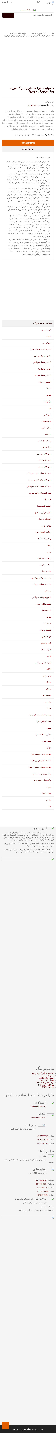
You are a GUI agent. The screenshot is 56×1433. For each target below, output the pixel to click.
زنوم (49, 552)
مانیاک (48, 682)
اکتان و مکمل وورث (43, 375)
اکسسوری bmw (38, 33)
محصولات (47, 695)
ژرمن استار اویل (44, 558)
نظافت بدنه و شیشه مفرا (41, 754)
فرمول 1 (47, 623)
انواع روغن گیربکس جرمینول (42, 1073)
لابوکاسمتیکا (46, 650)
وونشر (48, 800)
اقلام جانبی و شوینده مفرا (40, 349)
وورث (48, 787)
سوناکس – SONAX (46, 1085)
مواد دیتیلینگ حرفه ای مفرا (40, 715)
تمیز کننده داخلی (44, 460)
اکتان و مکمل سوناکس (42, 362)
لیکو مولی (47, 676)
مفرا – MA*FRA (47, 1080)
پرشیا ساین (46, 428)
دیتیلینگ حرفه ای (44, 519)
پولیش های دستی (44, 441)
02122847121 (42, 1191)
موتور (49, 728)
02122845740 (42, 1188)
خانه (52, 33)
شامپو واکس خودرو (43, 604)
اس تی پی (47, 343)
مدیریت (48, 702)
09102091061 (42, 1140)
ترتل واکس (46, 447)
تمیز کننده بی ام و (44, 454)
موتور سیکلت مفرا (43, 734)
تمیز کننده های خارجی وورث (40, 480)
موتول (48, 747)
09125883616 (42, 1136)
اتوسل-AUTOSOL (46, 1078)
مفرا (49, 708)
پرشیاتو (48, 434)
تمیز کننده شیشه (44, 467)
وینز (49, 806)
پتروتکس (47, 415)
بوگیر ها (48, 402)
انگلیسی (48, 3)
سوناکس (47, 591)
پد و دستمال (46, 421)
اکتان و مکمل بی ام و (42, 356)
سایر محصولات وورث (42, 584)
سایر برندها (46, 571)
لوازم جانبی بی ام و (18, 33)
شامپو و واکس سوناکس (41, 597)
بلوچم (48, 395)
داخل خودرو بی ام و (43, 512)
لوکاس (48, 669)
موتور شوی (46, 741)
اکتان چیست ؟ (48, 1076)
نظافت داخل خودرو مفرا (41, 761)
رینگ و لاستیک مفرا (43, 532)
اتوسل (48, 336)
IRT (38, 2)
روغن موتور (46, 526)
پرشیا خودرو (33, 105)
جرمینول (47, 499)
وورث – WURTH (47, 1087)
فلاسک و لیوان (45, 630)
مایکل (48, 689)
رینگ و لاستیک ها (44, 539)
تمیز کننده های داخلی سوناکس (39, 486)
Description (28, 143)
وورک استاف (46, 793)
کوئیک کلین (46, 637)
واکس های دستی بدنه (42, 780)
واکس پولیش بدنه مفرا (42, 774)
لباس (49, 656)
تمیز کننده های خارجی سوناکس (38, 473)
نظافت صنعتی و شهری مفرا (40, 767)
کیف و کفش (46, 643)
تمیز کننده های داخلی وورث (40, 493)
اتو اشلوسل (46, 330)
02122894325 (42, 1195)
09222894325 (42, 1144)
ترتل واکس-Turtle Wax (44, 1083)
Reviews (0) (28, 149)
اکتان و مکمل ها (44, 369)
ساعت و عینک (45, 565)
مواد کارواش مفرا (44, 721)
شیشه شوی (46, 610)
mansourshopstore (38, 1107)
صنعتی (48, 617)
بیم (50, 408)
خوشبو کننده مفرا (44, 506)
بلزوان (48, 388)
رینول (49, 545)
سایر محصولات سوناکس (41, 578)
